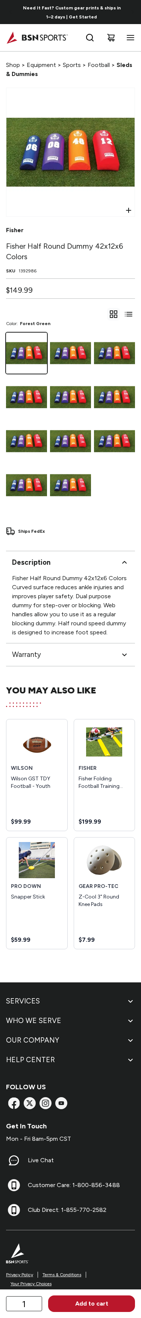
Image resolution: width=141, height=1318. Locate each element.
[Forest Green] (26, 353)
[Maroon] (114, 397)
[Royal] (114, 353)
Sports (72, 64)
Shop (13, 64)
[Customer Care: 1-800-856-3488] (14, 1185)
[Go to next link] (132, 12)
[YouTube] (61, 1103)
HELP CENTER (30, 1059)
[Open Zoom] (128, 210)
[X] (30, 1103)
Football (99, 64)
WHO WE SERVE (33, 1020)
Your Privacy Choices (31, 1283)
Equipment (41, 64)
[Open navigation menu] (129, 37)
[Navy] (70, 441)
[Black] (70, 485)
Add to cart (91, 1303)
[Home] (37, 38)
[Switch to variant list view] (128, 314)
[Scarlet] (26, 397)
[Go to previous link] (10, 12)
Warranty (26, 654)
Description (31, 562)
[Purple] (26, 485)
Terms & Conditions (61, 1274)
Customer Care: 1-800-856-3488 (74, 1185)
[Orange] (114, 441)
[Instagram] (45, 1103)
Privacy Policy (19, 1274)
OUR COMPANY (32, 1040)
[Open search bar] (90, 37)
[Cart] (110, 37)
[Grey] (26, 441)
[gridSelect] (113, 314)
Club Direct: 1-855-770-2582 (67, 1209)
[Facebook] (14, 1103)
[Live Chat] (14, 1160)
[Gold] (70, 353)
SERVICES (23, 1001)
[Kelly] (70, 397)
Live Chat (41, 1160)
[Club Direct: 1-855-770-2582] (14, 1210)
